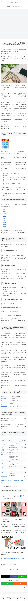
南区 (4, 218)
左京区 (4, 226)
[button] (25, 330)
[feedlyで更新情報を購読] (7, 583)
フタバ (2, 460)
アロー (2, 447)
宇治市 (4, 222)
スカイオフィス (4, 476)
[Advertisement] (14, 25)
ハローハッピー (4, 472)
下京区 (4, 211)
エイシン (3, 400)
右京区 (4, 220)
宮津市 (4, 224)
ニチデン (3, 469)
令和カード (3, 463)
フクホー (3, 467)
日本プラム (3, 396)
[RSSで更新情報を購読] (20, 583)
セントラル (3, 444)
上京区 (4, 209)
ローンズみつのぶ (4, 408)
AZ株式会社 (3, 398)
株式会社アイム (4, 406)
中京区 (4, 214)
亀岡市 (4, 216)
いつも (2, 456)
